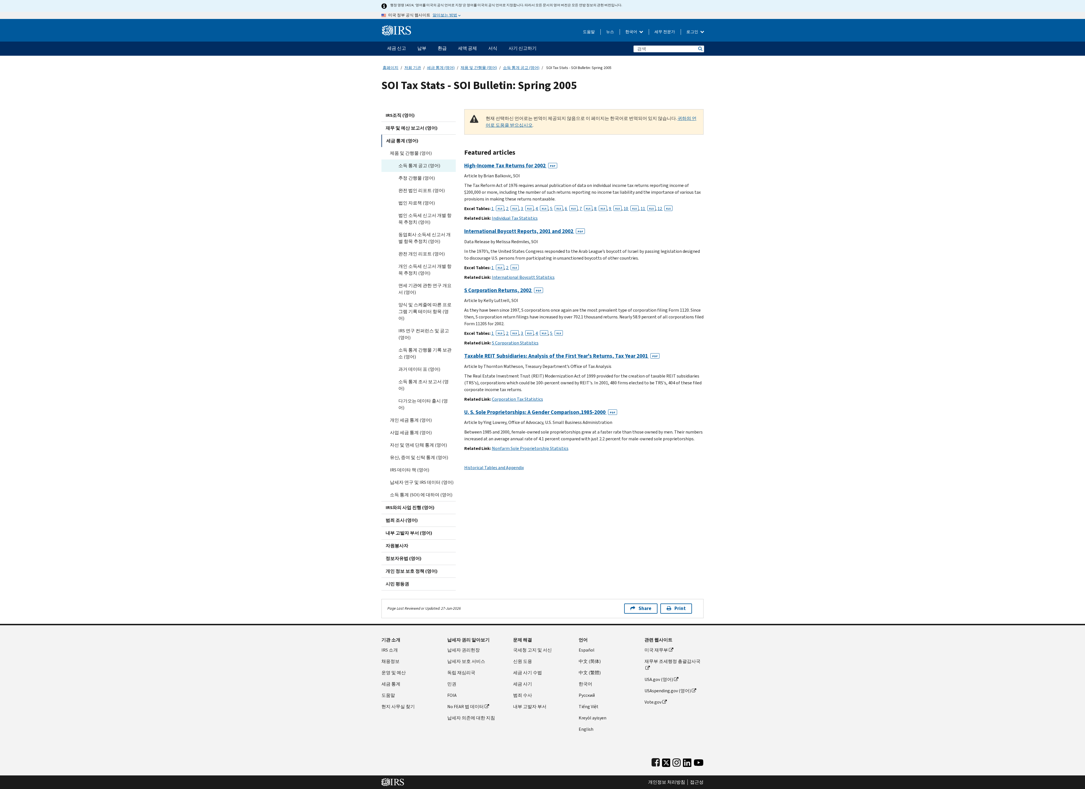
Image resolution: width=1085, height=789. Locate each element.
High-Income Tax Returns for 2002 (509, 165)
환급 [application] (442, 48)
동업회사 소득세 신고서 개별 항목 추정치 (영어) (424, 238)
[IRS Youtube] (699, 761)
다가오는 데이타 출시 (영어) (423, 404)
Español (586, 650)
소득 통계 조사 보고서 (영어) (423, 385)
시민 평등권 (397, 584)
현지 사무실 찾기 (398, 707)
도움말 (589, 32)
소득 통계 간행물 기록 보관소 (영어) (425, 353)
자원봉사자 (397, 546)
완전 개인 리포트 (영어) (421, 254)
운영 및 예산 (393, 673)
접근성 (697, 782)
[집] (396, 28)
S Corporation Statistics (515, 343)
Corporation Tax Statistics (517, 399)
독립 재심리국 (461, 673)
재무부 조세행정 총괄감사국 (672, 661)
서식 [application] (492, 48)
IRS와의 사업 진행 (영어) (410, 507)
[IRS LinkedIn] (687, 761)
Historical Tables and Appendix (494, 468)
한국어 (631, 32)
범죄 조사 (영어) (402, 520)
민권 (451, 684)
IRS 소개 (389, 650)
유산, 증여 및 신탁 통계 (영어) (419, 457)
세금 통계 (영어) (441, 67)
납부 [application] (421, 48)
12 (664, 209)
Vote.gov (653, 702)
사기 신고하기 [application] (523, 48)
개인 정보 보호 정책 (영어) (412, 571)
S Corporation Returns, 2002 (502, 290)
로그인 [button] (692, 32)
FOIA (452, 695)
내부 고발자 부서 (529, 707)
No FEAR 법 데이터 (465, 707)
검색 (700, 48)
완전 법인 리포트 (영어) (421, 190)
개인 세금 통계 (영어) (411, 420)
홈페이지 (390, 67)
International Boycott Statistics (523, 277)
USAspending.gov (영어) (668, 691)
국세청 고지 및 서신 (532, 650)
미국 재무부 (656, 650)
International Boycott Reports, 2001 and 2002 (523, 231)
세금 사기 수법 (527, 673)
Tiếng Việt (588, 707)
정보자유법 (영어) (404, 558)
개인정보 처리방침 (666, 782)
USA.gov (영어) (659, 679)
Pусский (587, 695)
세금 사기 (522, 684)
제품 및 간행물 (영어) (479, 67)
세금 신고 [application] (396, 48)
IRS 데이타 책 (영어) (409, 470)
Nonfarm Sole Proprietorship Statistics (530, 448)
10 (630, 209)
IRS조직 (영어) (400, 115)
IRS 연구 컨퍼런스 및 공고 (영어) (423, 334)
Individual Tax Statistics (515, 218)
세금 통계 (390, 684)
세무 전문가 (664, 32)
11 (647, 209)
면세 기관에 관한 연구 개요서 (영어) (425, 289)
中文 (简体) (590, 661)
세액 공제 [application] (467, 48)
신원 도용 (522, 661)
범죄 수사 (522, 695)
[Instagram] (676, 761)
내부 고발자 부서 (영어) (409, 533)
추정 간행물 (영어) (416, 178)
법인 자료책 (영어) (416, 203)
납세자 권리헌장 (463, 650)
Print (680, 608)
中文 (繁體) (590, 673)
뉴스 (610, 32)
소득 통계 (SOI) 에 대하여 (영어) (421, 495)
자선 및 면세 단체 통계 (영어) (418, 445)
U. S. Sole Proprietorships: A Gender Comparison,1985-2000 (539, 412)
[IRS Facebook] (656, 761)
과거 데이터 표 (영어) (419, 369)
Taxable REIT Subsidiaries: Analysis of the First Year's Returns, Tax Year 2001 (561, 355)
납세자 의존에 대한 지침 (471, 718)
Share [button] (645, 608)
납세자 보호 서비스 (466, 661)
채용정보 (390, 661)
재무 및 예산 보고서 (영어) (412, 128)
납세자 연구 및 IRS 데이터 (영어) (421, 482)
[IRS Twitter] (666, 761)
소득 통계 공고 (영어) (521, 67)
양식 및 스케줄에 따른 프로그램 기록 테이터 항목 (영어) (425, 311)
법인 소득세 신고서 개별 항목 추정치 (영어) (425, 218)
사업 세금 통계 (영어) (411, 433)
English (586, 729)
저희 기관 (412, 67)
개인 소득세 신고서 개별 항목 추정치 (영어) (425, 269)
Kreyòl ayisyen (592, 718)
